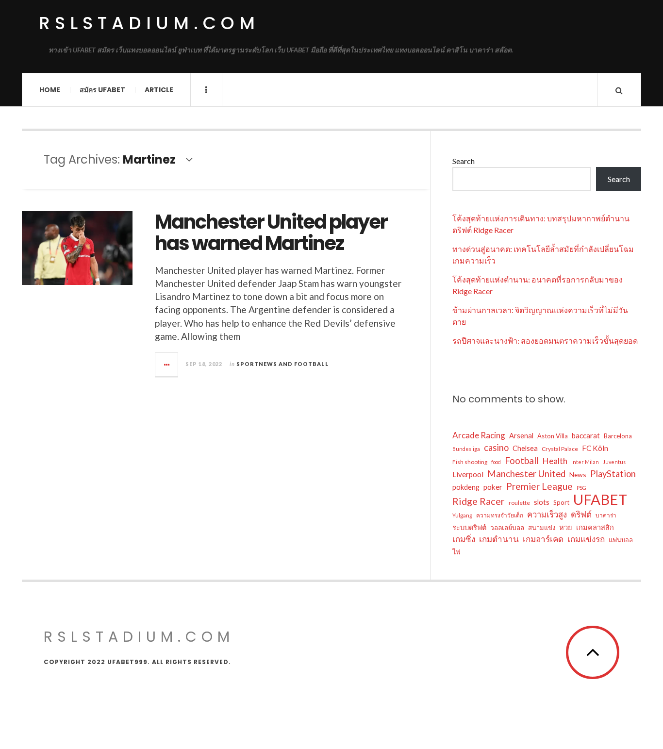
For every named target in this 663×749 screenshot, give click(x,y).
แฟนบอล (621, 540)
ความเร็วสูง (547, 514)
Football (522, 460)
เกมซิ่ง (463, 539)
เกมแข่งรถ (586, 539)
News (577, 474)
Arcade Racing (478, 435)
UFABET (600, 499)
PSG (581, 487)
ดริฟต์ (581, 514)
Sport (561, 502)
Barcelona (618, 436)
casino (496, 447)
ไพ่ (456, 552)
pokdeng (466, 487)
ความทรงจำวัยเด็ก (499, 515)
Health (555, 461)
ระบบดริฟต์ (469, 527)
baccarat (586, 435)
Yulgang (462, 515)
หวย (565, 527)
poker (492, 487)
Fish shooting (469, 462)
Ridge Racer (478, 501)
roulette (519, 502)
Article (159, 90)
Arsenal (521, 436)
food (496, 462)
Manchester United (526, 473)
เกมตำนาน (499, 539)
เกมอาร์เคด (543, 539)
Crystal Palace (560, 448)
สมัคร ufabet (102, 90)
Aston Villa (552, 436)
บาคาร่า (606, 515)
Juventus (614, 462)
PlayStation (613, 473)
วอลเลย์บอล (507, 527)
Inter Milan (585, 462)
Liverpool (467, 474)
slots (541, 502)
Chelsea (525, 448)
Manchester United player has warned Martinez (271, 232)
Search (463, 161)
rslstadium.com (149, 23)
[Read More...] (167, 364)
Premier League (539, 486)
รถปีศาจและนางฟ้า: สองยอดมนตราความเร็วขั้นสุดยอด (545, 340)
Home (49, 90)
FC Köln (595, 448)
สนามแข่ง (541, 528)
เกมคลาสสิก (595, 527)
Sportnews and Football (282, 364)
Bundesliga (466, 449)
